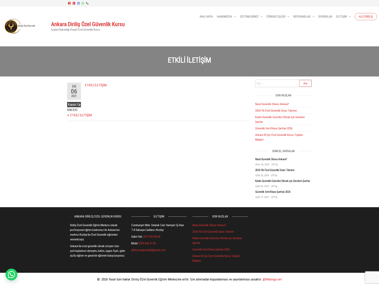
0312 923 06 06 (152, 236)
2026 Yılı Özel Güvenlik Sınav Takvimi (276, 110)
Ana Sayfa (206, 16)
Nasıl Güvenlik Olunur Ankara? (272, 104)
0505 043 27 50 (147, 243)
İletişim (341, 16)
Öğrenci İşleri (275, 16)
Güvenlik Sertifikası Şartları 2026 (274, 128)
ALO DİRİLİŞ (366, 16)
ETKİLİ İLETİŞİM (96, 85)
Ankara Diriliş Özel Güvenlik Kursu (88, 24)
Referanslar (302, 16)
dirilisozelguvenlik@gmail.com (148, 250)
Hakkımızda (224, 16)
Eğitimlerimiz (249, 16)
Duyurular (325, 16)
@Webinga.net (272, 279)
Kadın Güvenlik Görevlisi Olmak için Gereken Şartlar (282, 181)
